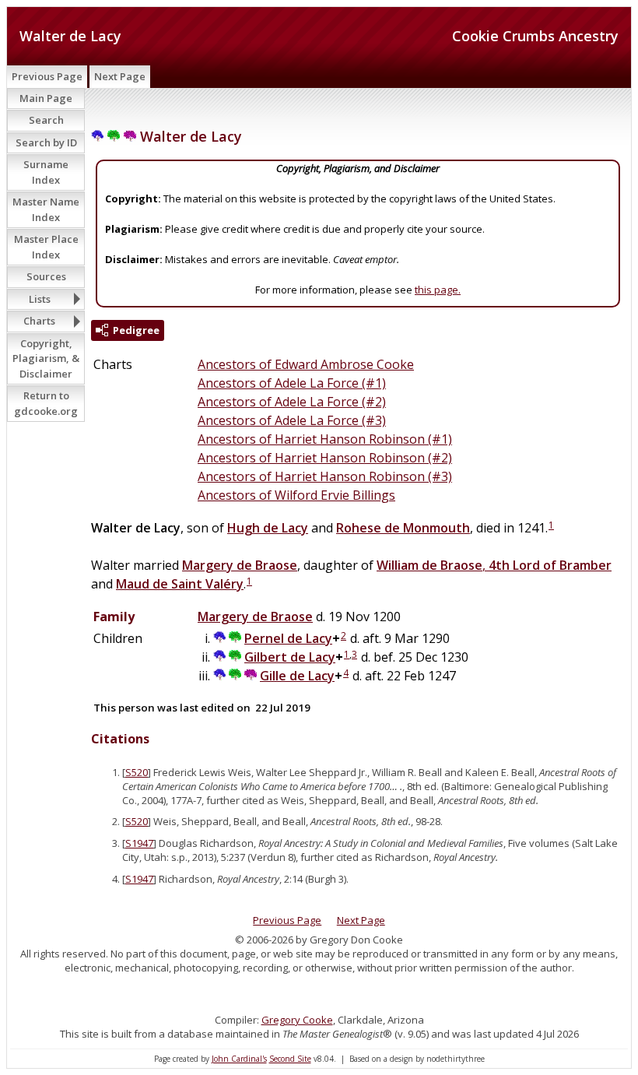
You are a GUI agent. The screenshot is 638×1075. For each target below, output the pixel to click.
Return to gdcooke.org (46, 403)
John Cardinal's (239, 1058)
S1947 (139, 843)
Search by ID (46, 142)
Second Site (290, 1058)
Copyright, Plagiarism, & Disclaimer (45, 358)
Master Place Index (46, 247)
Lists (40, 299)
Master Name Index (45, 209)
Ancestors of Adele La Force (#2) (292, 401)
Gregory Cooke (297, 1020)
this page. (438, 290)
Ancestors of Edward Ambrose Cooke (306, 364)
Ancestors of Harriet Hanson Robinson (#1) (325, 439)
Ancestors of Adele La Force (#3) (292, 420)
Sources (46, 276)
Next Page (119, 76)
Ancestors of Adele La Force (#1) (292, 383)
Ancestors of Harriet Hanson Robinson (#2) (325, 457)
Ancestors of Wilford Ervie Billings (296, 495)
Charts (39, 321)
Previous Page (47, 76)
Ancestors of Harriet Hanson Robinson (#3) (325, 476)
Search (46, 120)
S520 (136, 772)
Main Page (45, 98)
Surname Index (45, 172)
